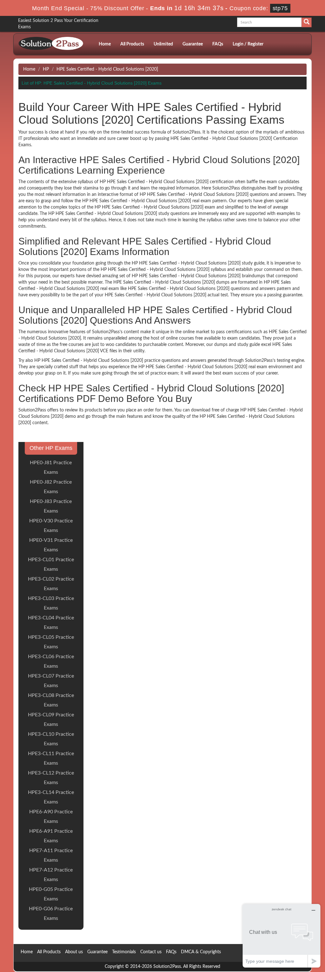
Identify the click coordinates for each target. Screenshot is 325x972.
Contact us (151, 952)
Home (105, 44)
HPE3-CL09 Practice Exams (51, 719)
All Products (132, 44)
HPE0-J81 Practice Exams (51, 467)
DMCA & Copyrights (201, 952)
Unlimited (163, 44)
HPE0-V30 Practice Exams (51, 525)
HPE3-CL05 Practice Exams (51, 642)
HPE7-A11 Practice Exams (51, 855)
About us (74, 952)
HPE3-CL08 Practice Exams (51, 700)
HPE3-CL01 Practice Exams (51, 564)
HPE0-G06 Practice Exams (51, 913)
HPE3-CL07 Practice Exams (51, 680)
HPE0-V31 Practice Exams (51, 545)
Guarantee (192, 44)
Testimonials (124, 952)
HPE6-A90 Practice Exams (51, 816)
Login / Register (248, 44)
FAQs (217, 44)
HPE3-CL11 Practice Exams (51, 758)
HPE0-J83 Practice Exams (51, 506)
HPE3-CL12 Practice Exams (51, 777)
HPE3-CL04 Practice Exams (51, 622)
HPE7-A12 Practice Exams (51, 874)
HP (46, 69)
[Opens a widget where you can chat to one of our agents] (281, 935)
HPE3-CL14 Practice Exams (51, 797)
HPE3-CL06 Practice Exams (51, 661)
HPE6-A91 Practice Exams (51, 836)
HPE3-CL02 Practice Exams (51, 583)
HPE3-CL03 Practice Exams (51, 603)
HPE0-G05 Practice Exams (51, 894)
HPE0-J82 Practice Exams (51, 486)
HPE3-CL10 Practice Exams (51, 739)
